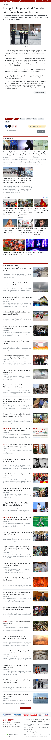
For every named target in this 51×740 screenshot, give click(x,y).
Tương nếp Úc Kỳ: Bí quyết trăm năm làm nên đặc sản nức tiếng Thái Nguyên (16, 415)
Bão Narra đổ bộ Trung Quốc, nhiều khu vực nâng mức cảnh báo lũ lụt (16, 313)
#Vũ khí (7, 121)
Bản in (12, 126)
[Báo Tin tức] (44, 714)
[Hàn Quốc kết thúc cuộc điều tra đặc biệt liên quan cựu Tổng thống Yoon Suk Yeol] (40, 596)
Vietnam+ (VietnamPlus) (12, 1)
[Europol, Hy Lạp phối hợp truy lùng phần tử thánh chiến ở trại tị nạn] (10, 172)
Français (28, 1)
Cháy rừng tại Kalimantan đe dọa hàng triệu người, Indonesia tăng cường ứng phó (16, 637)
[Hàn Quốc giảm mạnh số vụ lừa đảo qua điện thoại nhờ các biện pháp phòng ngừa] (40, 403)
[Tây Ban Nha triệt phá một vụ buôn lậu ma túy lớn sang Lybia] (25, 172)
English (24, 1)
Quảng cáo (39, 721)
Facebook (6, 126)
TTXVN (29, 721)
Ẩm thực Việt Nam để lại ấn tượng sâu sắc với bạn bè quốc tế (16, 475)
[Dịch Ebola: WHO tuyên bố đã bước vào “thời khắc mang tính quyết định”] (40, 567)
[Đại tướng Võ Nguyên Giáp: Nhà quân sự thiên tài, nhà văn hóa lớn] (40, 463)
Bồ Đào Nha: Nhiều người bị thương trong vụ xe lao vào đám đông (17, 328)
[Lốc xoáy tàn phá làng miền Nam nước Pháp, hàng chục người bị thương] (40, 287)
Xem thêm (25, 708)
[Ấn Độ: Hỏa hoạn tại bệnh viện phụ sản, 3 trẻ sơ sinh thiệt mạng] (40, 582)
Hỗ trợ (43, 719)
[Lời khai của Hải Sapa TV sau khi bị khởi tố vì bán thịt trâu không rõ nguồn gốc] (40, 449)
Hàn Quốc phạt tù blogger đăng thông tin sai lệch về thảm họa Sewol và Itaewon (16, 608)
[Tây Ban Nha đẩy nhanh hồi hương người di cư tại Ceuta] (40, 272)
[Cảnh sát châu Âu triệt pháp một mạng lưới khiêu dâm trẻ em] (25, 145)
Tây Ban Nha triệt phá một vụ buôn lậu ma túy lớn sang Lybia (25, 180)
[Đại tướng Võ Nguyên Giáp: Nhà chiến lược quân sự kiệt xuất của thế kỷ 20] (40, 521)
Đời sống (5, 4)
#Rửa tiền (29, 118)
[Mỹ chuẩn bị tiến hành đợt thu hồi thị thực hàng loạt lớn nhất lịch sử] (40, 536)
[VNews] (31, 714)
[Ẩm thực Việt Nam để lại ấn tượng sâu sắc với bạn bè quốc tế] (40, 478)
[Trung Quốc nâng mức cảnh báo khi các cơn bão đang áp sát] (40, 374)
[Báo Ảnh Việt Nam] (26, 714)
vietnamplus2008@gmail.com (33, 732)
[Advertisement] (25, 104)
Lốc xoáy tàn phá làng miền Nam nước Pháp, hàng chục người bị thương (16, 284)
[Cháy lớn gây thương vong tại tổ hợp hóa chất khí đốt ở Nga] (40, 345)
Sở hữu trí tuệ (27, 719)
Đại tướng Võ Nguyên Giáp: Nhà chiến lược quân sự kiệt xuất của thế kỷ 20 (17, 518)
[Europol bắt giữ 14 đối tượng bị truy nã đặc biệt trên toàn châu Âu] (10, 145)
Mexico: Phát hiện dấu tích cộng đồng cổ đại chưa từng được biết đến (16, 652)
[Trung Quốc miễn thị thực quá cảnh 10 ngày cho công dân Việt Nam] (40, 433)
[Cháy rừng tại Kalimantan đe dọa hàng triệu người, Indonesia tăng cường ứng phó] (40, 640)
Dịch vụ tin (34, 721)
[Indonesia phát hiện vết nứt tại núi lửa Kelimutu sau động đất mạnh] (40, 301)
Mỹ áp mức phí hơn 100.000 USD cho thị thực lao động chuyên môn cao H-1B (17, 489)
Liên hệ (44, 721)
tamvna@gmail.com (28, 729)
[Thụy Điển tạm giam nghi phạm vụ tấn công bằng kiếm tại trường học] (40, 684)
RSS (40, 719)
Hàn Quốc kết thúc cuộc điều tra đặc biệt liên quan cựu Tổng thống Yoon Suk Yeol (16, 593)
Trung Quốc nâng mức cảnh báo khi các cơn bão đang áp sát (16, 371)
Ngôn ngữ (48, 719)
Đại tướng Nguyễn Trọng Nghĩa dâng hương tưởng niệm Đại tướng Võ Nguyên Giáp (16, 357)
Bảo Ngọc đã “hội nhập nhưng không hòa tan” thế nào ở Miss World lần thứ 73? (16, 504)
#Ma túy (35, 118)
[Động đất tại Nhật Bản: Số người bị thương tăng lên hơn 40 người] (40, 669)
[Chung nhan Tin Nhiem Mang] (12, 735)
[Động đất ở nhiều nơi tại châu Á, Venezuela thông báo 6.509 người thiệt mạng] (40, 389)
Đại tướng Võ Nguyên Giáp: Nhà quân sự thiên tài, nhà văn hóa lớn (17, 460)
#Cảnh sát (22, 118)
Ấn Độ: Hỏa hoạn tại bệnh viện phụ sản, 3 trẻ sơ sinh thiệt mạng (17, 579)
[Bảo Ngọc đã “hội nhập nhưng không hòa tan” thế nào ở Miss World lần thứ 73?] (40, 507)
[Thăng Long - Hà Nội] (42, 1)
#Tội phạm (41, 118)
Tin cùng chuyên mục (11, 265)
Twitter (9, 126)
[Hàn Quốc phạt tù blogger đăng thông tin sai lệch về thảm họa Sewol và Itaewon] (40, 611)
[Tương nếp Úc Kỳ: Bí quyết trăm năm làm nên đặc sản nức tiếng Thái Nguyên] (40, 418)
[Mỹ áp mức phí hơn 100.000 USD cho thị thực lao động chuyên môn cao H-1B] (40, 492)
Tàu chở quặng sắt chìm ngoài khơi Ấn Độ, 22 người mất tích (16, 695)
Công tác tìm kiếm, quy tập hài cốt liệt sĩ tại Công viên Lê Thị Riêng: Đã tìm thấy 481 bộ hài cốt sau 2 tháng (17, 549)
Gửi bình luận (41, 131)
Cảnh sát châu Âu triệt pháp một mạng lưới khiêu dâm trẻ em (24, 154)
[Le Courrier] (17, 714)
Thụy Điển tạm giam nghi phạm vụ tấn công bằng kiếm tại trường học (16, 681)
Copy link (16, 126)
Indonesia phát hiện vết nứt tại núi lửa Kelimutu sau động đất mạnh (17, 298)
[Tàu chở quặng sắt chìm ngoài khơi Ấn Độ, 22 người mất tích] (40, 698)
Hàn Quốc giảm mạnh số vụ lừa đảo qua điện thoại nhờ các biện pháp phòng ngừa (16, 400)
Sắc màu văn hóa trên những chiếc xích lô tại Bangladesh (17, 623)
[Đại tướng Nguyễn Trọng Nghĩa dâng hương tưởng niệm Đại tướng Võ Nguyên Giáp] (40, 360)
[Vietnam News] (9, 714)
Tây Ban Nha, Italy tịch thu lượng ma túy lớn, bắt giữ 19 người (40, 154)
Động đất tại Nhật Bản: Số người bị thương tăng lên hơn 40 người (17, 666)
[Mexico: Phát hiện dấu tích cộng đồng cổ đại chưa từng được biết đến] (40, 655)
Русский (39, 1)
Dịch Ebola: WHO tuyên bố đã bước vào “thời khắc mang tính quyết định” (16, 564)
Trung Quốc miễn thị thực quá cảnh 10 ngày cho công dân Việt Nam (16, 430)
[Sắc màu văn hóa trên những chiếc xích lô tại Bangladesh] (40, 626)
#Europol (16, 118)
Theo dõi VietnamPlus (33, 126)
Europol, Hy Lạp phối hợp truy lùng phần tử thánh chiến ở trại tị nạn (10, 180)
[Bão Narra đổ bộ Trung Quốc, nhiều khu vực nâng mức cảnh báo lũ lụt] (40, 316)
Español (32, 1)
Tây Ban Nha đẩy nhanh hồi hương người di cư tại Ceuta (17, 269)
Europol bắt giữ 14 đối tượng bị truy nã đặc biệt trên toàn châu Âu (10, 154)
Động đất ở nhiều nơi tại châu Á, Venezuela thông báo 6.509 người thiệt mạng (16, 386)
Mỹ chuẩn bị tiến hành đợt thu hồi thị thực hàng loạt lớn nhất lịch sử (17, 533)
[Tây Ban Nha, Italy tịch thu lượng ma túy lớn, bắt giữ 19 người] (40, 145)
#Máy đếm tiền (9, 118)
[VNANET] (37, 714)
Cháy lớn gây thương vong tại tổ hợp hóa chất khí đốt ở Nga (16, 342)
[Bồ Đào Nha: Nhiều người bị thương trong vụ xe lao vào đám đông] (40, 330)
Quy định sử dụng (34, 719)
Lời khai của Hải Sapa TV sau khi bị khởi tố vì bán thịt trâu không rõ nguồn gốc (17, 446)
